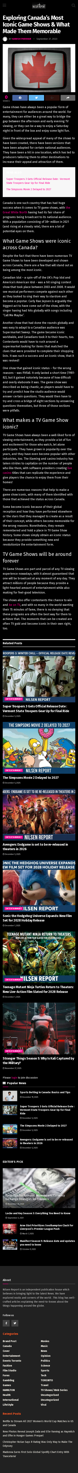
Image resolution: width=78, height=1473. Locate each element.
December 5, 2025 (12, 716)
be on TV (14, 605)
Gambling (8, 1380)
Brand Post (9, 1341)
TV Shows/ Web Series (54, 1390)
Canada (7, 1346)
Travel (44, 1385)
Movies (45, 1341)
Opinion (45, 1355)
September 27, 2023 (46, 38)
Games (7, 1385)
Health (7, 1395)
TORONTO (47, 1380)
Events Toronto (12, 1360)
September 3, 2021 (15, 1218)
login (14, 1077)
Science (45, 1365)
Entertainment (14, 699)
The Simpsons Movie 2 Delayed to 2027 (28, 189)
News (44, 1351)
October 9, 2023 (29, 1249)
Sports (45, 1370)
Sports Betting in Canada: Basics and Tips (45, 1092)
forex (6, 1375)
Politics (45, 1360)
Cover (6, 1351)
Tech (43, 1375)
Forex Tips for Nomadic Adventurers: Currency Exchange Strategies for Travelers (35, 1197)
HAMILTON (9, 1390)
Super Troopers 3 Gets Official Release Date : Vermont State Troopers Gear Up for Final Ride (47, 1110)
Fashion (7, 1365)
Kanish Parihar (21, 38)
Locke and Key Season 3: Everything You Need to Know (37, 1213)
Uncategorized (50, 1399)
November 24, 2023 (15, 1204)
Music (44, 1346)
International (11, 1399)
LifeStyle (8, 1404)
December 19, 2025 (30, 1097)
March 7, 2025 (28, 1234)
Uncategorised (50, 1395)
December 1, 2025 (12, 926)
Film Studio (9, 1370)
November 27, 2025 (13, 1068)
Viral (43, 1404)
